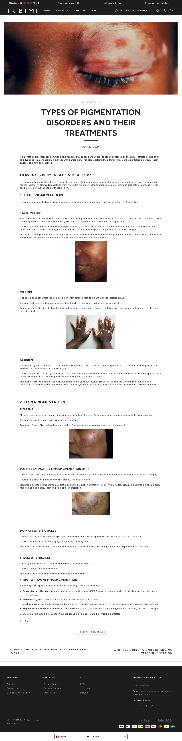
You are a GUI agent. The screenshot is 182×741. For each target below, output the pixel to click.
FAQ (82, 684)
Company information (18, 692)
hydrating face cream (118, 485)
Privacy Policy (50, 684)
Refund (84, 692)
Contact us (12, 688)
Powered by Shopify (15, 723)
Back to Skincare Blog (92, 632)
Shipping (85, 688)
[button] (157, 11)
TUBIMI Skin (18, 720)
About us (11, 684)
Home (83, 102)
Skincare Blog (93, 102)
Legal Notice (50, 692)
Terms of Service (52, 688)
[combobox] (72, 736)
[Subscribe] (173, 685)
